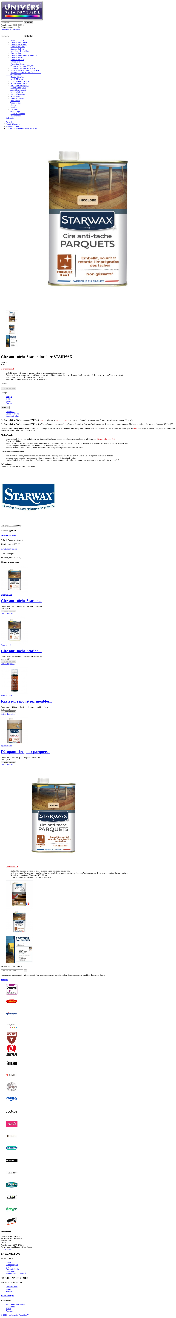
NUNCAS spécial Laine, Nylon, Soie (25, 70)
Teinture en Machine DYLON (22, 66)
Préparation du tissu (18, 64)
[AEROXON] (11, 1007)
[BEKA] (11, 1056)
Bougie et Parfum (17, 77)
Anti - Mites (15, 96)
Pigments (14, 109)
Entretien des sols (17, 60)
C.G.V (8, 1267)
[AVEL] (11, 1043)
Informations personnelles (15, 1304)
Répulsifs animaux (18, 99)
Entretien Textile (17, 57)
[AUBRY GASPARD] (11, 1031)
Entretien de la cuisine (19, 42)
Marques (4, 980)
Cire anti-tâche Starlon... (21, 600)
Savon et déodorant (18, 114)
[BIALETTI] (11, 1068)
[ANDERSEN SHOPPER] (11, 1019)
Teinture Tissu (13, 62)
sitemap (8, 1289)
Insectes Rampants (18, 94)
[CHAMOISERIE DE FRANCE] (11, 1092)
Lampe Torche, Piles (18, 88)
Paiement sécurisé (12, 1269)
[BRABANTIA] (11, 1080)
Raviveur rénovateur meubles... (26, 701)
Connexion (5, 29)
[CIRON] (11, 1104)
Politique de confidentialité (16, 1273)
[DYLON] (11, 1202)
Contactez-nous (11, 1287)
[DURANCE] (11, 1178)
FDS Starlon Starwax (9, 535)
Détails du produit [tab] (12, 414)
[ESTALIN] (11, 1227)
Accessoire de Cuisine (19, 83)
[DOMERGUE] (11, 1141)
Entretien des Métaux (19, 45)
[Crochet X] (11, 1129)
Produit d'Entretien (15, 40)
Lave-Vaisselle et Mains (19, 51)
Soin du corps (13, 111)
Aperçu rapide (6, 595)
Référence (5, 526)
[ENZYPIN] (11, 1215)
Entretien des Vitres (18, 47)
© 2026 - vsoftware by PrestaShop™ (15, 1315)
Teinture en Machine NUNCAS (23, 68)
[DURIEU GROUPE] (11, 1190)
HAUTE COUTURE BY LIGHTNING (26, 73)
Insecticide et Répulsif (16, 90)
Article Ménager (17, 79)
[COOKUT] (11, 1117)
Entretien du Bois (17, 49)
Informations (6, 1249)
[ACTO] (11, 994)
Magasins (9, 1291)
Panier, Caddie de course (20, 81)
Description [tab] (10, 412)
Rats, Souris (15, 101)
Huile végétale (16, 116)
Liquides (14, 107)
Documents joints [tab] (12, 416)
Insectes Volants (17, 92)
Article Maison (13, 75)
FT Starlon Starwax (9, 549)
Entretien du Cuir (17, 53)
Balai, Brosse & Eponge (20, 86)
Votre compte (15, 29)
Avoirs (8, 1309)
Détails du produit (7, 613)
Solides (13, 105)
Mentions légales (12, 1265)
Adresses (9, 1311)
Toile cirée (10, 118)
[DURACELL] (11, 1166)
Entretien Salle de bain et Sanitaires (24, 55)
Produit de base (13, 103)
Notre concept (11, 1271)
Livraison (9, 1263)
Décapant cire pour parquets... (25, 751)
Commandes (10, 1307)
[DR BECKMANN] (11, 1153)
